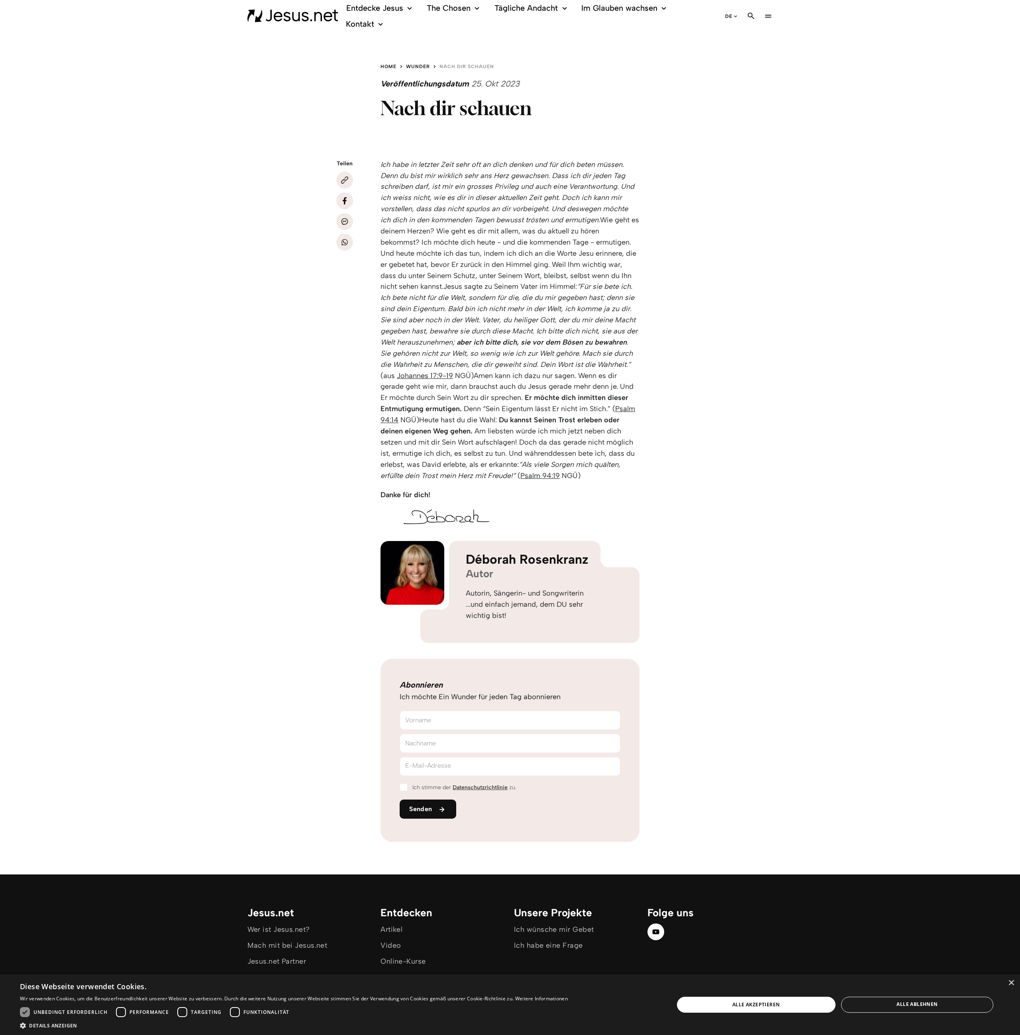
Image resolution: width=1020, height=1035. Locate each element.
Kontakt (360, 24)
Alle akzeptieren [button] (756, 1004)
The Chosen (449, 8)
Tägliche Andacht (526, 8)
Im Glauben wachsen (619, 8)
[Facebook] (344, 200)
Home (388, 66)
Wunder (418, 66)
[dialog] (510, 1004)
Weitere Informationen (541, 998)
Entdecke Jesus (374, 8)
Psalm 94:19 (540, 475)
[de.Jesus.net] (292, 16)
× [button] (1011, 983)
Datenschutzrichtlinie (480, 787)
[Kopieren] (344, 180)
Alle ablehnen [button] (917, 1004)
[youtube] (655, 931)
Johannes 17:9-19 (425, 375)
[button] (294, 1025)
